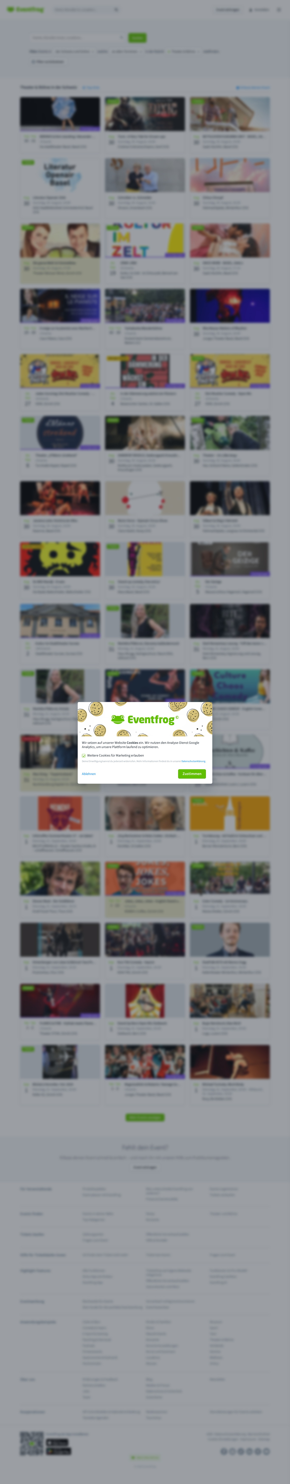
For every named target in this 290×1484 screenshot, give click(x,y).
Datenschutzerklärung (193, 761)
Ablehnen (89, 774)
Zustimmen (192, 773)
